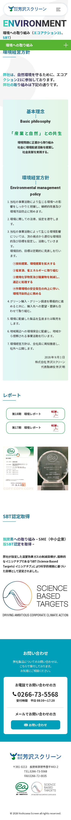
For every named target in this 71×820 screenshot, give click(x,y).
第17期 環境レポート (26, 427)
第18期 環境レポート (26, 414)
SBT (6, 37)
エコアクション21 (47, 32)
